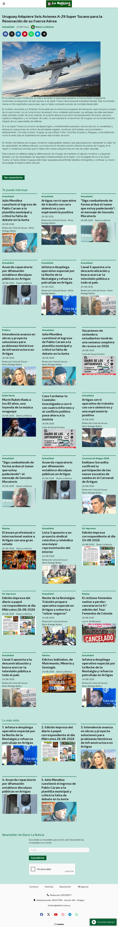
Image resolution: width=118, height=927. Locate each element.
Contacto (33, 886)
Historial (49, 886)
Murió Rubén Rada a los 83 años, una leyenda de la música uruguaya (17, 405)
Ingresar (84, 886)
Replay (6, 528)
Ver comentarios (13, 177)
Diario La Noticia (45, 27)
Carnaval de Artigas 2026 (95, 458)
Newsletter (65, 886)
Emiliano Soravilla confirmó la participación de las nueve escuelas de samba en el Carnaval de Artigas (98, 471)
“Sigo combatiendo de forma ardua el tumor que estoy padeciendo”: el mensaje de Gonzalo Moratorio (98, 208)
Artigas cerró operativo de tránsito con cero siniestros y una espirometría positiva (58, 206)
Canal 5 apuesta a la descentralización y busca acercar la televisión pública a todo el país (95, 274)
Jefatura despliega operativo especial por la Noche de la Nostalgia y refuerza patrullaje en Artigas (58, 274)
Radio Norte (8, 395)
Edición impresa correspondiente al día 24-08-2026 (98, 536)
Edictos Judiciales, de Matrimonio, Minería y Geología (58, 663)
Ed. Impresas (89, 528)
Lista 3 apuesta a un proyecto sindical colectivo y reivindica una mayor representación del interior (57, 542)
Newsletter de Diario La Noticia (23, 834)
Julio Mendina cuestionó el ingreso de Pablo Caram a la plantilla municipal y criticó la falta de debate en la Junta (19, 210)
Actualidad (8, 27)
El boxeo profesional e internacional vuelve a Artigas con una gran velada (18, 538)
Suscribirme (37, 858)
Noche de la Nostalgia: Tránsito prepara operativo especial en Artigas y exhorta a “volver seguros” (58, 605)
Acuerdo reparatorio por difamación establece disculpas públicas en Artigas (17, 272)
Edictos (46, 655)
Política (6, 330)
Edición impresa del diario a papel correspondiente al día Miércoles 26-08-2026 (18, 603)
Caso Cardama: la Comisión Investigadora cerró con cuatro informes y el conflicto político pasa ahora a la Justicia (58, 407)
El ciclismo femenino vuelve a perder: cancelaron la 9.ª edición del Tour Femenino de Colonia (97, 605)
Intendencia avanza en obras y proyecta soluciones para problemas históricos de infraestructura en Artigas (18, 343)
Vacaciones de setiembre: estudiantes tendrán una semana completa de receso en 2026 (98, 338)
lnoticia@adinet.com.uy (59, 905)
